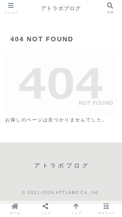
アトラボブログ (61, 8)
